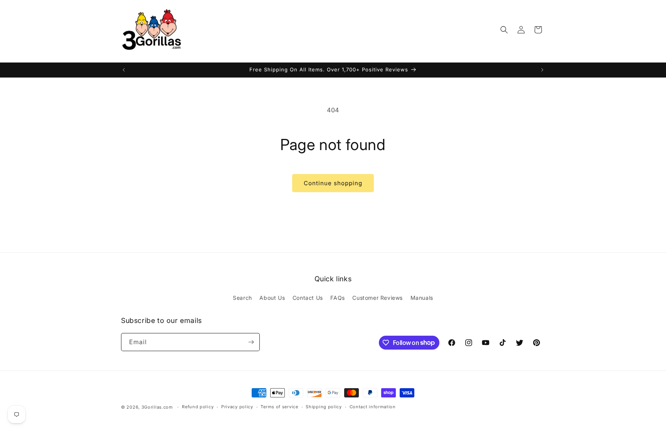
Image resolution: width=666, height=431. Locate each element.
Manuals (421, 297)
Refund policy (198, 406)
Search (242, 297)
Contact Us (308, 297)
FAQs (337, 297)
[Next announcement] (542, 70)
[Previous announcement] (123, 70)
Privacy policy (237, 406)
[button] (504, 29)
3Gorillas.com (157, 407)
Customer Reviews (377, 297)
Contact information (373, 406)
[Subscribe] (250, 342)
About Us (272, 297)
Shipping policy (324, 406)
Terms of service (279, 406)
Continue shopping (333, 183)
